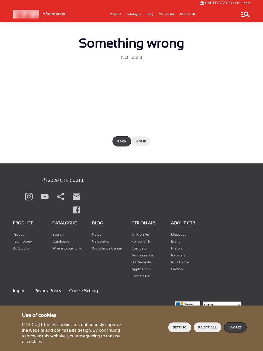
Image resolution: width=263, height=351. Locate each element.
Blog (150, 14)
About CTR (187, 14)
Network (178, 255)
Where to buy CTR (67, 248)
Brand (176, 241)
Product (115, 14)
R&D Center (180, 262)
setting (180, 327)
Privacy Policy (47, 290)
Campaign (140, 248)
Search (58, 234)
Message (178, 234)
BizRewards (141, 262)
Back (121, 141)
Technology (22, 241)
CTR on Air (166, 14)
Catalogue (133, 14)
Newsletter (100, 241)
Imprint (20, 290)
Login (246, 3)
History (177, 248)
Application (141, 269)
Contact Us (141, 276)
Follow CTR (141, 241)
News (96, 234)
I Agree (235, 327)
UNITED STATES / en (222, 3)
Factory (177, 269)
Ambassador (142, 255)
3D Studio (21, 248)
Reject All (207, 327)
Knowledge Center (107, 248)
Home (141, 141)
